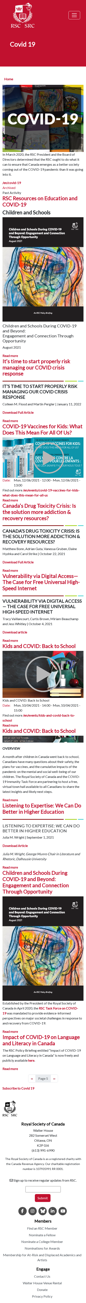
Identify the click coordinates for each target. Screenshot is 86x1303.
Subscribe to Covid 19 (18, 1088)
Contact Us (42, 1276)
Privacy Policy (42, 1296)
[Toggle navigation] (74, 15)
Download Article (15, 846)
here (31, 1060)
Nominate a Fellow (42, 1235)
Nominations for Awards (42, 1248)
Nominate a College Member (42, 1242)
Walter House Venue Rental (42, 1283)
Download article (15, 632)
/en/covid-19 (12, 183)
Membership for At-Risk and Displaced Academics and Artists (42, 1257)
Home (8, 79)
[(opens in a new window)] (22, 1211)
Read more (10, 356)
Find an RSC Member (42, 1228)
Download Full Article (18, 412)
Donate (42, 1290)
